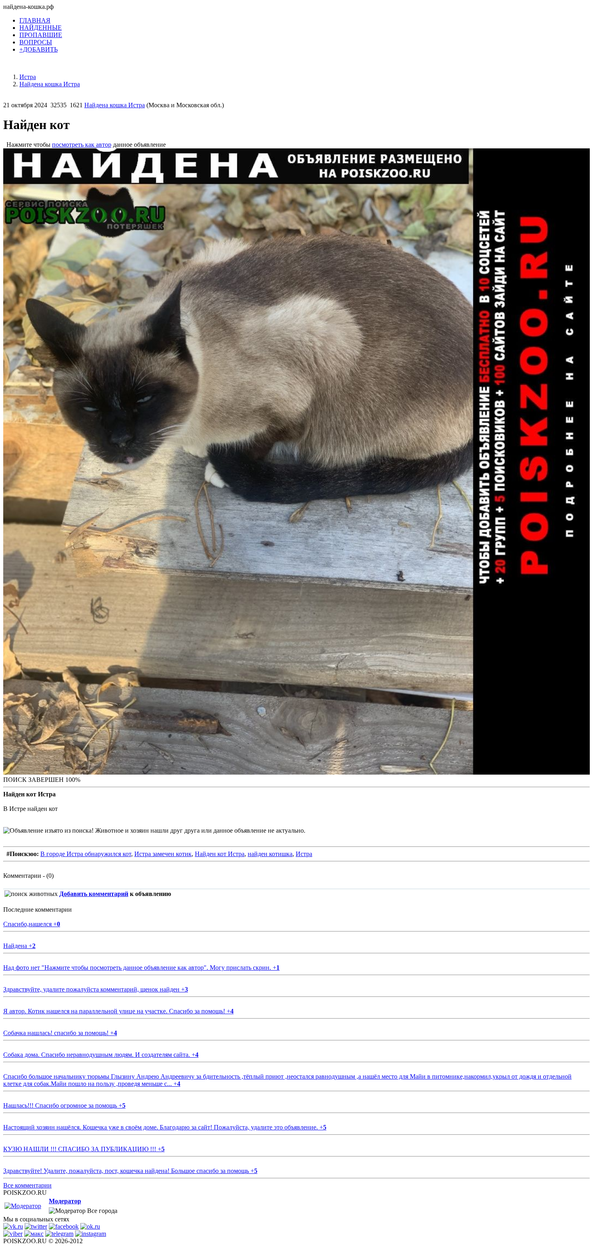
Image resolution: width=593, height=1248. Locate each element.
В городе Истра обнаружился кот (85, 853)
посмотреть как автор (81, 144)
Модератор (65, 1201)
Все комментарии (27, 1185)
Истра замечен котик (163, 853)
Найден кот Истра (219, 853)
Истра (304, 853)
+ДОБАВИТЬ (38, 49)
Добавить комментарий (93, 893)
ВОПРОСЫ (35, 42)
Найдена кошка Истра (114, 105)
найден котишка (270, 853)
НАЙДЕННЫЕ (40, 27)
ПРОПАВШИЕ (40, 34)
